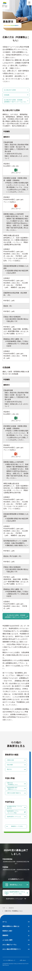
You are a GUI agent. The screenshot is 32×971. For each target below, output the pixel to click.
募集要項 (11, 908)
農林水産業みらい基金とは (11, 926)
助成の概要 (10, 764)
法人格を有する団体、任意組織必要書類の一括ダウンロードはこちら (15, 100)
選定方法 (9, 769)
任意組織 (6, 95)
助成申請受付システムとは (14, 816)
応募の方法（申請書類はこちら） (12, 783)
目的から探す (7, 932)
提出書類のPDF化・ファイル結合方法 (14, 807)
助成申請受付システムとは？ (14, 898)
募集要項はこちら (16, 885)
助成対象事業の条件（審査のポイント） (12, 788)
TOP (4, 908)
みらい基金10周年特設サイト (12, 949)
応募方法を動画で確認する (14, 793)
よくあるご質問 (7, 940)
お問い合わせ (23, 960)
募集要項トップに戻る (17, 826)
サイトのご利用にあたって (9, 960)
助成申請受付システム (17, 892)
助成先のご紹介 (7, 931)
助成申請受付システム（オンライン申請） (12, 812)
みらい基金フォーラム (9, 944)
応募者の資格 (10, 760)
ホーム (5, 921)
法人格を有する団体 (10, 90)
